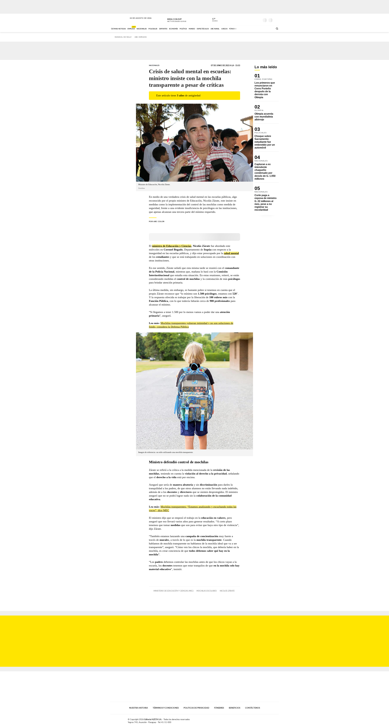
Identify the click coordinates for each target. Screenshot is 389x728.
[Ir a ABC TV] (247, 28)
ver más (213, 20)
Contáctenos (252, 708)
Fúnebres (219, 708)
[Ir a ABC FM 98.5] (268, 28)
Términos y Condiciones (166, 708)
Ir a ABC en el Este (137, 21)
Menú (276, 20)
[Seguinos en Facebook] (245, 19)
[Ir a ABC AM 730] (256, 28)
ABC (119, 19)
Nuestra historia (138, 708)
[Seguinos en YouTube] (254, 19)
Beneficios (234, 708)
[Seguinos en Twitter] (249, 19)
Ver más (267, 87)
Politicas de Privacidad (196, 708)
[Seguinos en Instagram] (258, 19)
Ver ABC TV (182, 20)
